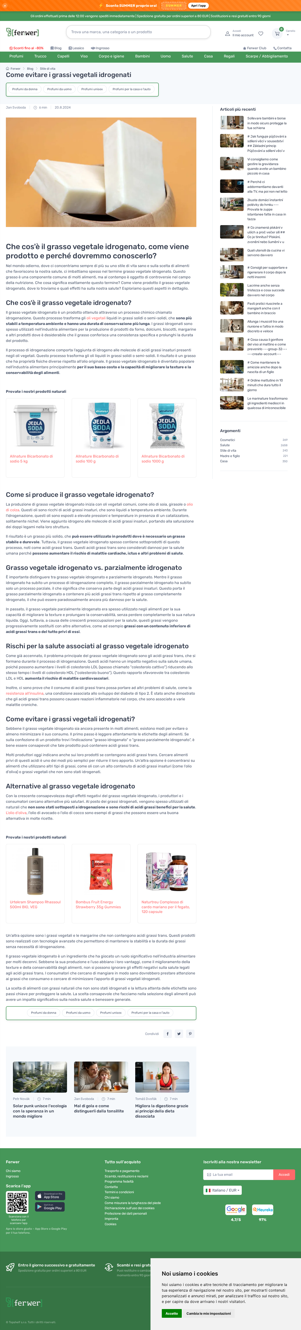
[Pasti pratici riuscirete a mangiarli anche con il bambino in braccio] (232, 308)
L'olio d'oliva (16, 813)
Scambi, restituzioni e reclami (126, 1176)
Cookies (110, 1224)
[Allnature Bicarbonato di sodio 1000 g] (167, 423)
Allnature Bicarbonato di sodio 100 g (97, 458)
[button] (50, 1195)
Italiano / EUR (224, 1190)
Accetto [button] (172, 1313)
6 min (42, 107)
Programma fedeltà (119, 1182)
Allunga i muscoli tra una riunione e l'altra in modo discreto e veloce (265, 326)
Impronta (111, 1219)
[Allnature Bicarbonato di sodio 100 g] (101, 423)
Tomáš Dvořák (146, 1099)
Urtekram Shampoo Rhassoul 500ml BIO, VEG (35, 904)
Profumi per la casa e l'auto (131, 89)
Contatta (284, 48)
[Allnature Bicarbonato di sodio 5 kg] (35, 423)
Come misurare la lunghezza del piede (133, 1203)
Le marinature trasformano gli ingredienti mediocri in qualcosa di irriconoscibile (267, 403)
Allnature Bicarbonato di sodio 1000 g (163, 458)
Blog (58, 48)
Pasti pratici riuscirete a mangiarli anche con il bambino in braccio (264, 308)
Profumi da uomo (59, 89)
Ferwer (15, 68)
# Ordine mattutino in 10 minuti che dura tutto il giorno (265, 385)
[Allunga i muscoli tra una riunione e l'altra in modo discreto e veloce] (232, 326)
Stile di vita (47, 68)
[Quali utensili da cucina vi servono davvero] (232, 254)
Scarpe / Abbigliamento (267, 56)
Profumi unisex (92, 89)
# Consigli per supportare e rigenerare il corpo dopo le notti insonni (267, 272)
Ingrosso (102, 48)
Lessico (78, 48)
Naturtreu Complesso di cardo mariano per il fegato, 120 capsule (166, 907)
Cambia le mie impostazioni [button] (208, 1313)
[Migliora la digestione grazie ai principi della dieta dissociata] (162, 1077)
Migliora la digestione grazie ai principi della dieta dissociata (161, 1111)
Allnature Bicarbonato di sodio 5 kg (31, 458)
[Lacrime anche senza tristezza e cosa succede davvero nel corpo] (232, 290)
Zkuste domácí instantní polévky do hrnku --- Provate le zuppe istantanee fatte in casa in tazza (266, 209)
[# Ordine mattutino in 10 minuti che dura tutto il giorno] (232, 385)
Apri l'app (198, 5)
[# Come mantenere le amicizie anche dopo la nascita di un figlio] (232, 367)
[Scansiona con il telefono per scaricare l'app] (18, 1202)
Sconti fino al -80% (28, 48)
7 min (46, 1099)
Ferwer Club (256, 48)
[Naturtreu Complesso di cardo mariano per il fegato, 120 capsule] (167, 869)
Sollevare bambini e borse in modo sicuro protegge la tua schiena (267, 123)
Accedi (284, 1174)
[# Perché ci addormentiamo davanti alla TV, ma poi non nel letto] (232, 186)
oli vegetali (96, 318)
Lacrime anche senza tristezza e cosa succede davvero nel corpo (266, 290)
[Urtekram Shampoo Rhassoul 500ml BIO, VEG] (35, 869)
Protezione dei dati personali (126, 1214)
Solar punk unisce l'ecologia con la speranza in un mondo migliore (40, 1111)
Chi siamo (13, 1171)
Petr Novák (21, 1099)
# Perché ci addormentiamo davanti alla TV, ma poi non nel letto (267, 186)
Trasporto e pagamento (122, 1171)
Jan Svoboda (16, 107)
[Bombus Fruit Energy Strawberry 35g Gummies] (101, 869)
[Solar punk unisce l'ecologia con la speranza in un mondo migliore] (40, 1077)
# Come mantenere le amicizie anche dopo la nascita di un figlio (264, 367)
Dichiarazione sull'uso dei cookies (129, 1208)
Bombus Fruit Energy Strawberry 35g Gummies (98, 904)
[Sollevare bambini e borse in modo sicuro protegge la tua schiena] (232, 123)
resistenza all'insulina (25, 693)
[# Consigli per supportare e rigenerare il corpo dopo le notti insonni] (232, 272)
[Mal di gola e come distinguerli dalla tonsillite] (101, 1077)
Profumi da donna (24, 89)
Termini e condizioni (119, 1192)
